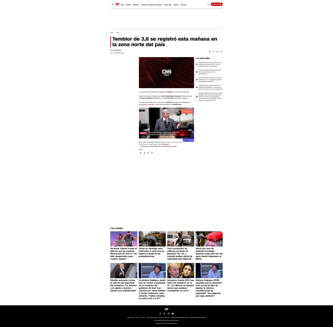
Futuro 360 (167, 5)
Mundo (128, 5)
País (122, 5)
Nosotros (143, 317)
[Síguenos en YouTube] (172, 313)
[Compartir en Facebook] (213, 51)
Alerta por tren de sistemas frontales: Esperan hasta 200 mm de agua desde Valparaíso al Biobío (209, 253)
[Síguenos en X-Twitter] (164, 313)
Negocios (136, 5)
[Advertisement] (123, 156)
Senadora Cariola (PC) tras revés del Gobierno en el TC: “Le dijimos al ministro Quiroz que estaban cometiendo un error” (180, 285)
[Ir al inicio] (117, 4)
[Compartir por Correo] (209, 51)
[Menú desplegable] (112, 4)
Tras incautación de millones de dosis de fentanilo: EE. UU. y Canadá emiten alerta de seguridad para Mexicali (210, 79)
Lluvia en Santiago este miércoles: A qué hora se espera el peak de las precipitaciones (209, 72)
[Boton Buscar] (208, 4)
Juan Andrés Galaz (118, 53)
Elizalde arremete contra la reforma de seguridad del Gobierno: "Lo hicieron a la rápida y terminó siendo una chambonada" (210, 87)
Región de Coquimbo (147, 104)
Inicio (111, 32)
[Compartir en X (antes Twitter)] (217, 51)
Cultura (176, 5)
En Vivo (138, 317)
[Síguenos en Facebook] (160, 313)
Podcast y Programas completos (151, 5)
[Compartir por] (221, 51)
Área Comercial (131, 317)
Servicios (183, 5)
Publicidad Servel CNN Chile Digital (179, 317)
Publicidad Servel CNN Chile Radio (197, 317)
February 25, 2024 (171, 146)
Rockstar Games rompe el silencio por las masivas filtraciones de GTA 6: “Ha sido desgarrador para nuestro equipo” (210, 64)
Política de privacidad (152, 317)
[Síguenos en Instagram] (168, 313)
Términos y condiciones (164, 317)
